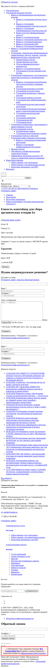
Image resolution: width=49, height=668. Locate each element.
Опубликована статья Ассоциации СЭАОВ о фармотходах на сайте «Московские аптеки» (26, 433)
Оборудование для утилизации (24, 162)
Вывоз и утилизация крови (27, 37)
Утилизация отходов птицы (28, 91)
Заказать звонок (8, 638)
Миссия (14, 559)
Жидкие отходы (18, 149)
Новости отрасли (18, 568)
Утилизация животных (26, 118)
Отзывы (14, 570)
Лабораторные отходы (25, 60)
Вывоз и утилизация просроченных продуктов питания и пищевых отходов (31, 84)
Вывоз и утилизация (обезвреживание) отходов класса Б (31, 25)
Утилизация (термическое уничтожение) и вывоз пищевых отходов (29, 125)
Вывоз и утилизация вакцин (28, 69)
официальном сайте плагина (33, 653)
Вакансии (15, 572)
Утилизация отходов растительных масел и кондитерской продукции (31, 110)
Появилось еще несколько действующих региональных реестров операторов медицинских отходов (22, 420)
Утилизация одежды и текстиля (24, 136)
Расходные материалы (15, 199)
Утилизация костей (24, 120)
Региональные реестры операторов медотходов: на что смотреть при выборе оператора (26, 440)
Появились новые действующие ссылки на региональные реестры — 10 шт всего (27, 394)
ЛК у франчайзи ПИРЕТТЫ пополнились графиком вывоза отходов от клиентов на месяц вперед (24, 389)
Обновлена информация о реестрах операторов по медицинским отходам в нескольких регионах (26, 427)
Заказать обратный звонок (28, 280)
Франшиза (15, 563)
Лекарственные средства (26, 62)
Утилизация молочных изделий (29, 89)
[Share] (5, 643)
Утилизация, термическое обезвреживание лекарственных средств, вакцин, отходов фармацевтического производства (29, 55)
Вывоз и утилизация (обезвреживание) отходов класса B (31, 29)
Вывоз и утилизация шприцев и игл (31, 39)
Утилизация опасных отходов (19, 13)
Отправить (6, 331)
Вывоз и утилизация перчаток (29, 42)
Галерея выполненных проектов (16, 544)
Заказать (5, 267)
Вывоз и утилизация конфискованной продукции (28, 146)
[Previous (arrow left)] (2, 645)
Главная (9, 195)
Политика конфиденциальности (20, 618)
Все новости (6, 478)
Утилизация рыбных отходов (28, 98)
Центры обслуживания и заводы (25, 561)
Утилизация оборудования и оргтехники (28, 138)
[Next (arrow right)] (5, 645)
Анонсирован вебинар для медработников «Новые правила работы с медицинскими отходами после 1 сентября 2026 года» (26, 463)
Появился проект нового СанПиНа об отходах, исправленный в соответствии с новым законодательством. (26, 471)
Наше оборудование (14, 160)
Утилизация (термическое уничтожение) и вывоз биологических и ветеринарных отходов (29, 77)
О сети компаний (18, 554)
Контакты (10, 169)
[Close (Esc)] (2, 643)
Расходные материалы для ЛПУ (24, 167)
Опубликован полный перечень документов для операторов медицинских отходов (24, 413)
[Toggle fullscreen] (7, 643)
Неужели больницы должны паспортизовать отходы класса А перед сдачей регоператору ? (26, 407)
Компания (9, 549)
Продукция (11, 197)
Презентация (16, 574)
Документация (12, 10)
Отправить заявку (8, 191)
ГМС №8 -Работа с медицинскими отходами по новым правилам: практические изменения (25, 456)
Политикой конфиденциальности (15, 338)
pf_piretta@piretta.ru (9, 512)
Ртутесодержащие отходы (22, 129)
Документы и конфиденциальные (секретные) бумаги (25, 152)
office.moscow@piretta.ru (27, 188)
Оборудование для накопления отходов (28, 165)
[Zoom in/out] (10, 643)
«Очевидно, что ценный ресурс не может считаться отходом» (25, 383)
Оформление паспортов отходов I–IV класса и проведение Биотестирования (27, 157)
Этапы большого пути (20, 556)
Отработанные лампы (25, 131)
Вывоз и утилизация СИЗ (27, 44)
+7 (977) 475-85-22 (9, 188)
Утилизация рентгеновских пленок (31, 133)
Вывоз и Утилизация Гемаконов (30, 46)
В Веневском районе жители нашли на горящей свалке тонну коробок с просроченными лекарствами (26, 400)
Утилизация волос (24, 122)
